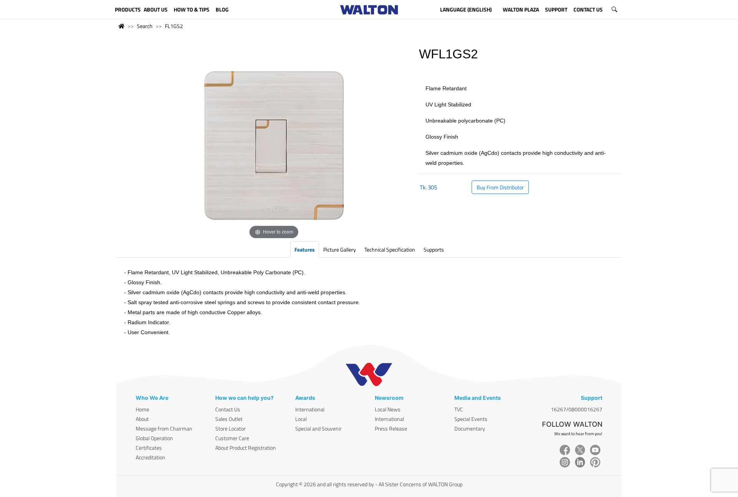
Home (142, 409)
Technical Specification (389, 249)
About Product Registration (245, 448)
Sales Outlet (229, 419)
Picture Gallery (339, 249)
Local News (388, 409)
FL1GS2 (174, 26)
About (142, 419)
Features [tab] (304, 249)
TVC (458, 409)
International (309, 409)
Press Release (391, 428)
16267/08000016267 (576, 409)
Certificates (149, 448)
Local (301, 419)
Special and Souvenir (318, 428)
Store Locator (230, 428)
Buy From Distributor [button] (500, 187)
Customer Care (232, 438)
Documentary (469, 428)
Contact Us (227, 409)
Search (145, 26)
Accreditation (150, 457)
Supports (434, 249)
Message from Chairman (164, 428)
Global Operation (154, 438)
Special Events (470, 419)
